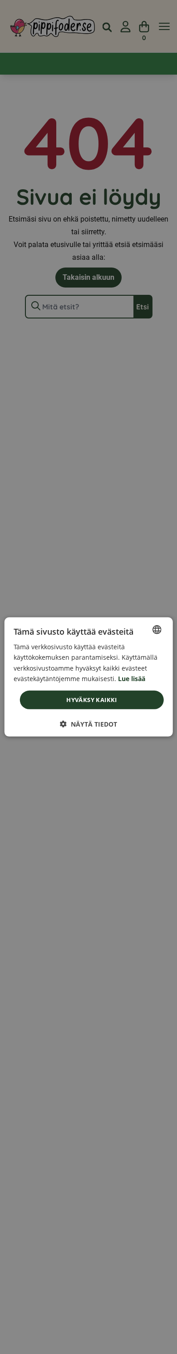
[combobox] (156, 629)
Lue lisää (131, 678)
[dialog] (89, 677)
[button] (88, 724)
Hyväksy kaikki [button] (91, 700)
